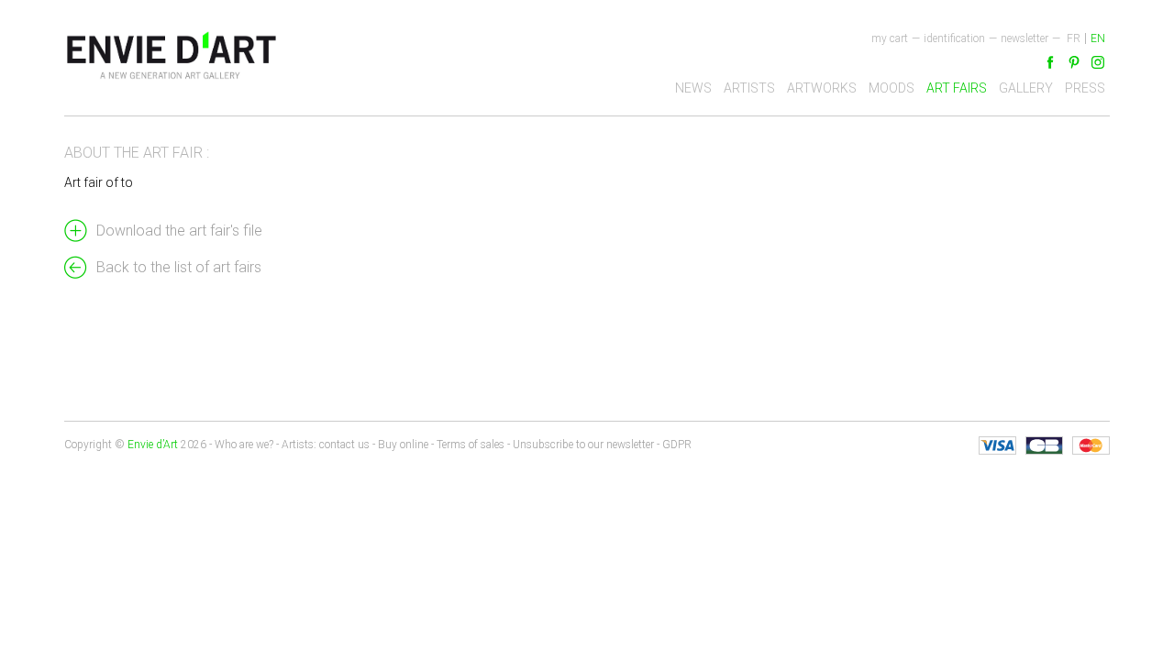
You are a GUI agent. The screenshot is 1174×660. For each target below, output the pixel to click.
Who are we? (244, 444)
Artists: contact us (326, 444)
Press (1085, 88)
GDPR (677, 444)
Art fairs (956, 88)
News (693, 88)
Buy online (403, 444)
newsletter (1024, 38)
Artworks (822, 88)
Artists (749, 88)
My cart (889, 38)
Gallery (1026, 88)
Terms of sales (470, 444)
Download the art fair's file (179, 230)
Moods (891, 88)
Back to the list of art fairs (178, 267)
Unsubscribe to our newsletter (583, 444)
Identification (954, 38)
